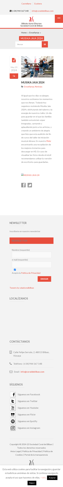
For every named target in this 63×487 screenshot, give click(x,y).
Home (24, 32)
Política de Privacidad (30, 273)
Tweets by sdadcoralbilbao (22, 288)
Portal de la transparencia (36, 455)
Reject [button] (32, 483)
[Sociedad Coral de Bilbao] (31, 21)
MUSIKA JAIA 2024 (32, 82)
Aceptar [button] (52, 478)
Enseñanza (34, 32)
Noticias (38, 86)
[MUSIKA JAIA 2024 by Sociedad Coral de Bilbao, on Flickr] (30, 175)
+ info (43, 477)
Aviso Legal (15, 451)
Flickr (48, 141)
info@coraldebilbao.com (42, 11)
